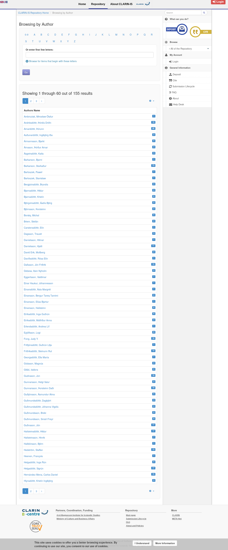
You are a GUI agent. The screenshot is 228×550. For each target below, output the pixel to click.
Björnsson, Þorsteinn (35, 209)
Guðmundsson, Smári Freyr (38, 419)
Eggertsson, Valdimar (35, 277)
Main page (131, 515)
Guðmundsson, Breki (35, 413)
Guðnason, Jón (32, 425)
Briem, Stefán (31, 221)
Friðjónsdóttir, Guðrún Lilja (38, 345)
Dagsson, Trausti (33, 233)
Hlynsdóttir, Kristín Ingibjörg (38, 480)
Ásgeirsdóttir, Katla (34, 153)
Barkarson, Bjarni (33, 159)
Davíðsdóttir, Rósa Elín (36, 258)
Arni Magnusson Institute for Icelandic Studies (78, 515)
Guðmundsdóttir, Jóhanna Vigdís (41, 406)
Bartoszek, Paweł (33, 172)
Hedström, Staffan (33, 450)
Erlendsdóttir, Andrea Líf (36, 326)
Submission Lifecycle (136, 519)
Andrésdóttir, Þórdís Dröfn (37, 122)
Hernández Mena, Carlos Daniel (41, 474)
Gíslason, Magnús (33, 363)
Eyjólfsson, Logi (32, 332)
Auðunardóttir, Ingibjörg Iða (38, 135)
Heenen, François (33, 456)
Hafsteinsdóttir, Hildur (35, 431)
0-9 (26, 34)
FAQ (128, 522)
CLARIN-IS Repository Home (33, 12)
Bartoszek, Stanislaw (35, 178)
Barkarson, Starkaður (35, 166)
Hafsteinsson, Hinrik (34, 437)
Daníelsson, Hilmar (34, 240)
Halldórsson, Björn (33, 443)
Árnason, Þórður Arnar (36, 147)
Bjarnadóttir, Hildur (33, 190)
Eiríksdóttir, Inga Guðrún (37, 314)
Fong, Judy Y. (31, 338)
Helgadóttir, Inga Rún (35, 462)
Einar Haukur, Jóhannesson (38, 283)
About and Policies (135, 526)
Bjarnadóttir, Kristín (34, 196)
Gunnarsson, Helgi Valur (37, 382)
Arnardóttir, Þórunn (34, 128)
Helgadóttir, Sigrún (33, 468)
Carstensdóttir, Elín (34, 227)
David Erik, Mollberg (34, 252)
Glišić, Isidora (31, 369)
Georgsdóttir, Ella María (36, 357)
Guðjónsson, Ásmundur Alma (39, 394)
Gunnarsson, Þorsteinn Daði (39, 388)
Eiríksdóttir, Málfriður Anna (38, 320)
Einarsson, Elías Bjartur (36, 301)
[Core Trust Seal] (36, 526)
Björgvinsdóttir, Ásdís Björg (38, 203)
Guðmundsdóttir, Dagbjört (37, 400)
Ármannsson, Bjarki (34, 141)
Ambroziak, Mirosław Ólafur (38, 116)
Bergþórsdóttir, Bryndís (36, 184)
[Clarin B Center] (36, 512)
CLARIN (176, 515)
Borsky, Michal (31, 215)
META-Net (177, 519)
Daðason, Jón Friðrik (35, 264)
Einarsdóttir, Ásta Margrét (37, 289)
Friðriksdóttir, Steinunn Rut (38, 351)
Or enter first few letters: (39, 49)
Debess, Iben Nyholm (35, 270)
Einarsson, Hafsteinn (35, 308)
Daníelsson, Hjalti (33, 246)
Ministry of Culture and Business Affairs (76, 519)
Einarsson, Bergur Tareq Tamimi (41, 295)
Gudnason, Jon (32, 375)
